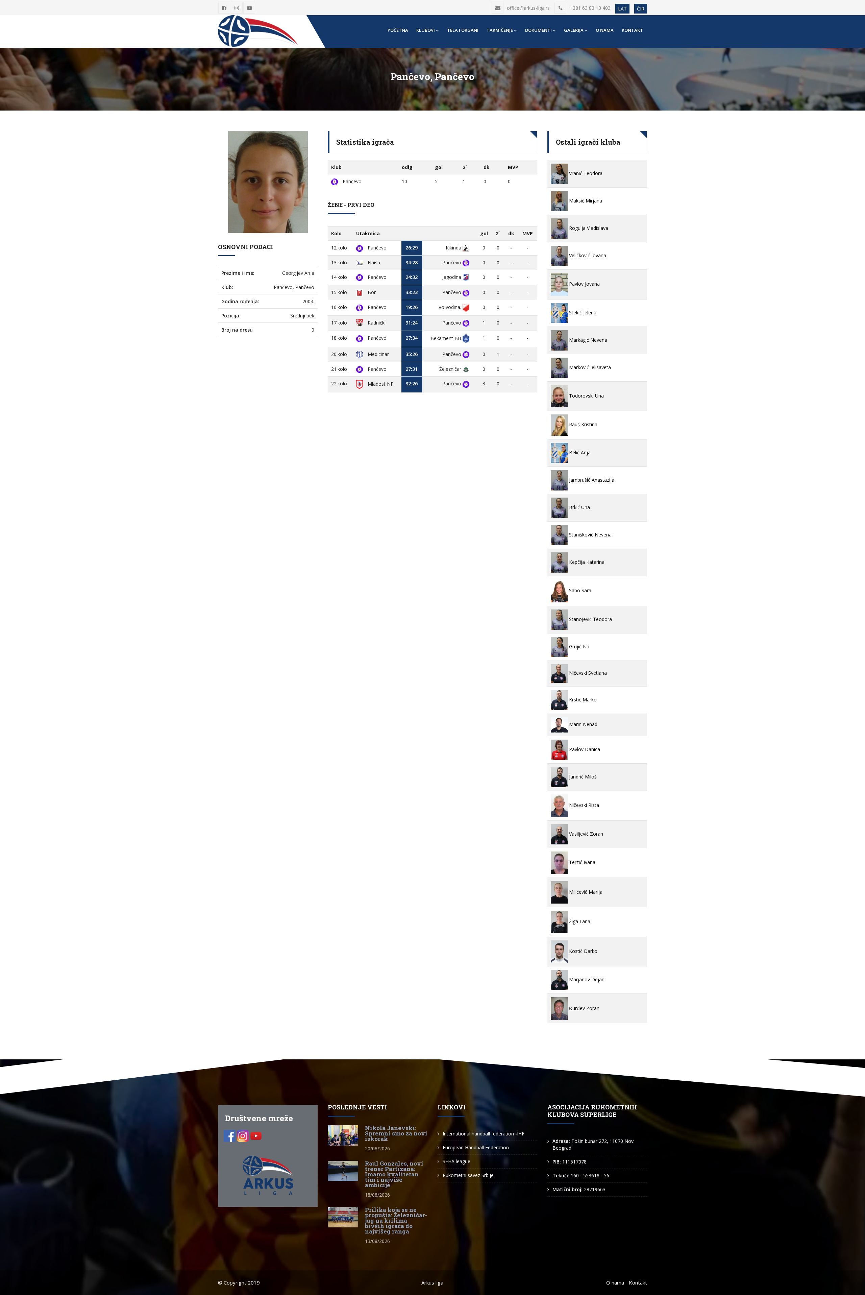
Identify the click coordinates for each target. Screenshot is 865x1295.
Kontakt (632, 30)
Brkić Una (579, 507)
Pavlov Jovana (584, 284)
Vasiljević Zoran (585, 834)
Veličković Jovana (587, 255)
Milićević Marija (585, 892)
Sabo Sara (579, 590)
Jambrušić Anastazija (591, 480)
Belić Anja (579, 452)
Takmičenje (500, 30)
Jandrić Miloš (582, 776)
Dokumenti (538, 30)
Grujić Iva (578, 646)
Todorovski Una (586, 395)
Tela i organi (462, 30)
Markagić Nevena (587, 340)
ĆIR (640, 8)
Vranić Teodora (585, 173)
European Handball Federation (476, 1147)
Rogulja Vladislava (588, 228)
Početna (398, 30)
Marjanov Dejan (586, 979)
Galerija (574, 30)
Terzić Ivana (581, 862)
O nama (605, 30)
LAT (622, 8)
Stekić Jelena (582, 312)
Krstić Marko (582, 699)
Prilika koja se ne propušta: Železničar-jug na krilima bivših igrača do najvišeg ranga (396, 1220)
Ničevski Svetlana (587, 673)
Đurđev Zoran (583, 1008)
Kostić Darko (582, 951)
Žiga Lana (579, 921)
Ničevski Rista (583, 805)
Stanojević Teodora (590, 619)
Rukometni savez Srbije (468, 1175)
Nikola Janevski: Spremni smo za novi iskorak (396, 1133)
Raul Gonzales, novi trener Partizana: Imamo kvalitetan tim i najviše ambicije (394, 1174)
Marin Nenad (582, 724)
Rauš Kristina (582, 424)
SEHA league (456, 1161)
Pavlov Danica (584, 749)
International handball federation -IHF (483, 1133)
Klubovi (425, 30)
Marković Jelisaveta (589, 367)
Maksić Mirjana (585, 200)
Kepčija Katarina (586, 562)
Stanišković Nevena (590, 534)
